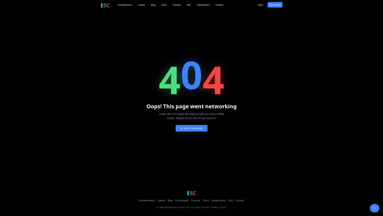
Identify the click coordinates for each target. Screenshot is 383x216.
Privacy (214, 207)
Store (206, 200)
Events (161, 200)
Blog (170, 200)
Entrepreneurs (147, 200)
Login (260, 4)
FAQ (230, 200)
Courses (195, 200)
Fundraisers (182, 200)
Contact (239, 200)
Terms (223, 207)
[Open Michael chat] (374, 208)
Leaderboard (218, 200)
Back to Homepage (193, 128)
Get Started (275, 4)
